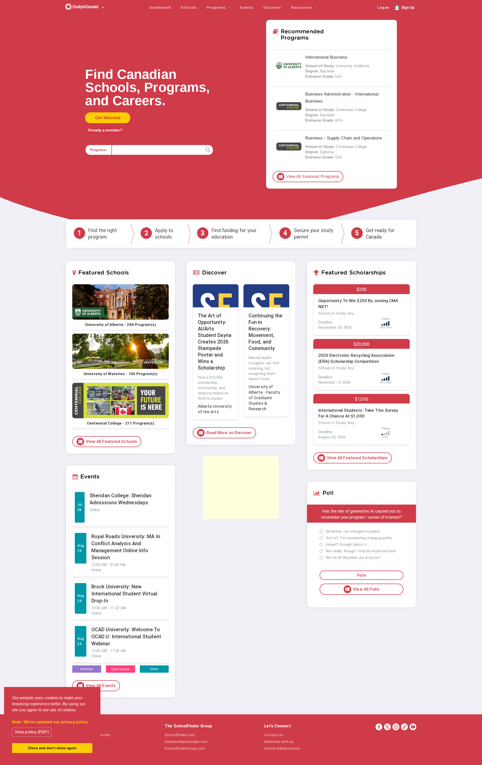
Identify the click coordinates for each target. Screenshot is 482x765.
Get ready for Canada (375, 234)
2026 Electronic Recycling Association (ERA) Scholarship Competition (356, 358)
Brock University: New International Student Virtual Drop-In (124, 594)
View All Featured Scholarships (353, 458)
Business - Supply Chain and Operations (343, 138)
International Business (326, 57)
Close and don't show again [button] (52, 748)
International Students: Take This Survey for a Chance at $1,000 (358, 413)
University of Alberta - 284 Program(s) (120, 324)
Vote (361, 575)
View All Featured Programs (308, 176)
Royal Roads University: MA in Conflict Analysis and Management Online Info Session (125, 547)
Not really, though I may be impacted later (361, 551)
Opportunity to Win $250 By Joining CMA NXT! (358, 303)
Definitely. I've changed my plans (353, 531)
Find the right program (97, 234)
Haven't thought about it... (348, 544)
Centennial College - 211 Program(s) (120, 423)
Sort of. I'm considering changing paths (359, 538)
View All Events (97, 685)
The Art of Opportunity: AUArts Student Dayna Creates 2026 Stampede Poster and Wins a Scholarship (214, 342)
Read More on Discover (225, 433)
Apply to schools (158, 234)
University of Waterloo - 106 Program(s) (120, 374)
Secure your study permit (308, 234)
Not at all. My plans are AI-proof (353, 557)
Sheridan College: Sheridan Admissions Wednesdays (121, 499)
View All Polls (362, 589)
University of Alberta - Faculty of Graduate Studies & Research (264, 397)
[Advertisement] (241, 487)
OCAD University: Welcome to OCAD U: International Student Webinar (126, 637)
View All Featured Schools (107, 441)
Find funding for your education (229, 234)
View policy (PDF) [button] (32, 732)
